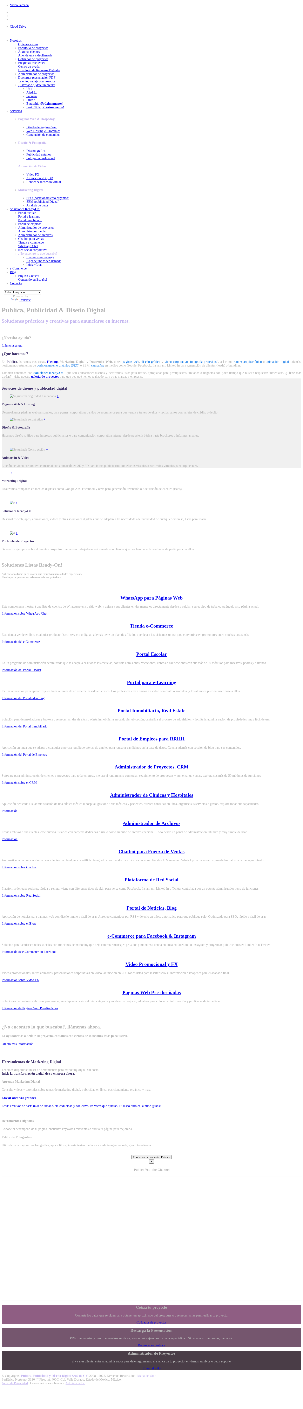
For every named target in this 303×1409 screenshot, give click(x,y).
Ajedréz (31, 92)
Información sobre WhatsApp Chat (24, 613)
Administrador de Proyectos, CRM (152, 767)
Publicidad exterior (38, 154)
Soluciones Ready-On (48, 373)
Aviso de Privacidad (15, 1383)
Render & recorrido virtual (43, 182)
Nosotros (16, 40)
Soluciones (25, 209)
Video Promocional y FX (152, 964)
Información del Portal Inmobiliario (24, 726)
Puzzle (30, 100)
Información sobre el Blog (19, 923)
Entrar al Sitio (152, 1368)
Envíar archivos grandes (19, 1098)
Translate (25, 300)
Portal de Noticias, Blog (152, 908)
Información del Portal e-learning (23, 698)
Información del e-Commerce (21, 641)
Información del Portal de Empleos (24, 754)
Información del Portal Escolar (21, 670)
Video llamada (19, 5)
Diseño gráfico (36, 150)
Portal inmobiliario (30, 220)
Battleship (44, 103)
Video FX (32, 174)
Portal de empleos (29, 224)
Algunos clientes (29, 51)
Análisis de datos (37, 205)
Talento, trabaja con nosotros (36, 81)
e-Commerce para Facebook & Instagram (151, 936)
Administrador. (75, 1383)
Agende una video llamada (43, 261)
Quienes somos (28, 44)
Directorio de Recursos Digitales (39, 70)
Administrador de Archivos (151, 823)
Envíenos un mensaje (40, 257)
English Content (28, 276)
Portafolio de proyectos (33, 48)
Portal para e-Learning (151, 682)
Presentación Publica (151, 1345)
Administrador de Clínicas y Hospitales (151, 795)
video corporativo (176, 361)
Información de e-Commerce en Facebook (29, 951)
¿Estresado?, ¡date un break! (36, 85)
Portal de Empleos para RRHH (152, 738)
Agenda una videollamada (35, 55)
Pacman (31, 96)
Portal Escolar (151, 654)
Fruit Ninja (45, 107)
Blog (13, 272)
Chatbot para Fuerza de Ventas (151, 851)
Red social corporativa (32, 250)
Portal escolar (27, 212)
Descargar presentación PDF (36, 77)
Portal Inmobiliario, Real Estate (151, 710)
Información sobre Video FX (20, 980)
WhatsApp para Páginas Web (151, 598)
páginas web (130, 361)
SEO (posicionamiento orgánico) (47, 198)
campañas (97, 365)
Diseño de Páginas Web (41, 127)
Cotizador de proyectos (33, 59)
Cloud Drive (18, 26)
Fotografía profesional (40, 158)
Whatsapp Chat (28, 246)
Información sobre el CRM (19, 782)
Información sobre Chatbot (19, 867)
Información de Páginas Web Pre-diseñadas (30, 1008)
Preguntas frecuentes (31, 62)
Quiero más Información (17, 1044)
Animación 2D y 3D (39, 178)
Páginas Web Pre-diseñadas (151, 992)
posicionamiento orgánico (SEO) (58, 365)
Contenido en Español (32, 279)
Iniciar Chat (34, 264)
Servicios (16, 111)
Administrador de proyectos (36, 74)
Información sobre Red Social (21, 895)
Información (10, 811)
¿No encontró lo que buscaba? (38, 253)
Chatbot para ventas (31, 238)
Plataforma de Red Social (151, 879)
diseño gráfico (150, 361)
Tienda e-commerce (31, 242)
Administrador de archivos (35, 235)
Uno (29, 88)
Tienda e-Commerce (151, 626)
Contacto (16, 283)
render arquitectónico (248, 361)
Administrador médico (32, 231)
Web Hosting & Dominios (43, 131)
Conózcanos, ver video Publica (151, 1157)
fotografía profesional (204, 361)
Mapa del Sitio (146, 1375)
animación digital (277, 361)
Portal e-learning (29, 216)
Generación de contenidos (43, 134)
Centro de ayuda (29, 66)
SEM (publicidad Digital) (42, 201)
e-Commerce (18, 268)
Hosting (52, 361)
